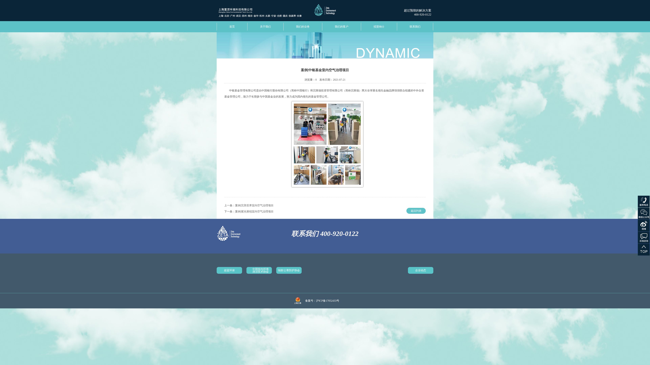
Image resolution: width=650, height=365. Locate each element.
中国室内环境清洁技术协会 (260, 270)
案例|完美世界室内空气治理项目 (254, 205)
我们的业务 (303, 26)
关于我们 (265, 26)
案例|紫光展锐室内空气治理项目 (254, 211)
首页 (232, 26)
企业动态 (420, 270)
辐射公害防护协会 (289, 270)
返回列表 (416, 210)
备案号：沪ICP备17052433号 (322, 300)
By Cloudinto (349, 300)
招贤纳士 (379, 26)
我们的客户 (341, 26)
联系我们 (415, 26)
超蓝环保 (229, 270)
